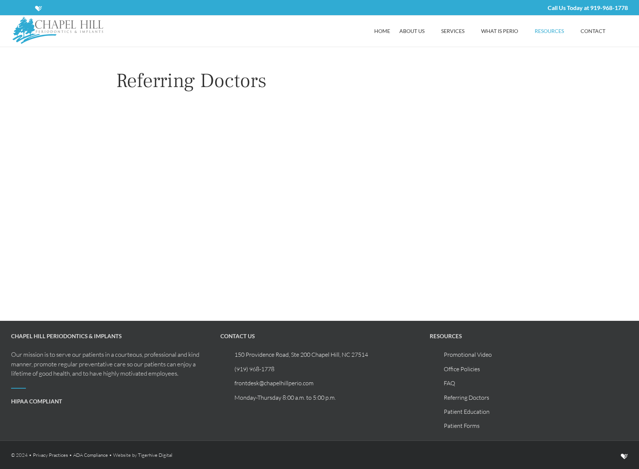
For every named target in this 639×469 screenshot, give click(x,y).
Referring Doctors (466, 397)
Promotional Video (468, 354)
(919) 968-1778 (254, 369)
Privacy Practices (50, 455)
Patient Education (467, 411)
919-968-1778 (609, 7)
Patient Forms (462, 425)
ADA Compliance (90, 455)
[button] (617, 31)
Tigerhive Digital (155, 455)
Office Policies (462, 369)
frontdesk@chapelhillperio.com (274, 383)
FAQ (449, 383)
